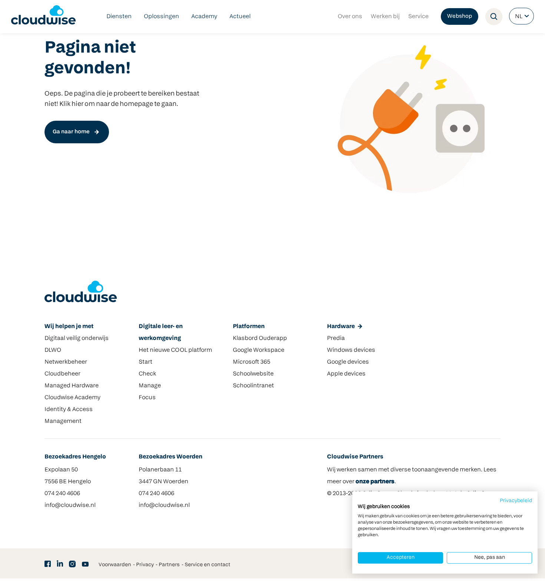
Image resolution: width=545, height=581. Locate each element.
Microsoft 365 (251, 362)
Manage (150, 386)
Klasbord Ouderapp (260, 338)
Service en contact (207, 565)
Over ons (350, 17)
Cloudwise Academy (72, 398)
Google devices (348, 362)
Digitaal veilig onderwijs (76, 338)
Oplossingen (161, 17)
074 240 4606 (62, 494)
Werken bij (385, 17)
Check (147, 374)
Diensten (119, 17)
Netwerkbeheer (65, 362)
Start (145, 362)
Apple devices (346, 374)
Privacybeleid (516, 500)
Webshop (459, 16)
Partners (169, 565)
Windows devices (351, 350)
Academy (204, 17)
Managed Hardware (71, 386)
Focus (147, 398)
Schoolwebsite (253, 374)
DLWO (52, 350)
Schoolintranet (253, 386)
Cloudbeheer (62, 374)
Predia (336, 338)
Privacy (145, 565)
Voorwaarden (115, 565)
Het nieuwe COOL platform (175, 350)
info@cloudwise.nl (70, 505)
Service (418, 17)
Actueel (240, 17)
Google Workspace (258, 350)
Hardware (341, 327)
